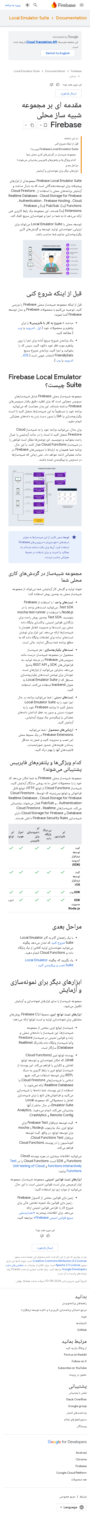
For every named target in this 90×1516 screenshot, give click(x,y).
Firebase (76, 71)
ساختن (72, 76)
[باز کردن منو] (81, 5)
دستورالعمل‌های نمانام (75, 1419)
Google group (77, 1406)
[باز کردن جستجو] (35, 4)
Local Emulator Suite (29, 18)
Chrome (81, 1459)
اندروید (30, 328)
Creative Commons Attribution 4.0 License (60, 1261)
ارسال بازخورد (68, 93)
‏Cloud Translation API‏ (41, 42)
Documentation (71, 18)
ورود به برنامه (12, 5)
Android (81, 1453)
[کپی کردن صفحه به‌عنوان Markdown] (32, 125)
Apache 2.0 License (68, 1265)
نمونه (84, 1316)
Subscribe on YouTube (72, 1368)
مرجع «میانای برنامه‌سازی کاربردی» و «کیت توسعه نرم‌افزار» (54, 1310)
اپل (39, 328)
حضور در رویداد (78, 1374)
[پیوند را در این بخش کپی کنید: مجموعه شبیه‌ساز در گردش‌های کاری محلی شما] (57, 580)
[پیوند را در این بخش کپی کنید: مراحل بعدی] (48, 926)
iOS (25, 355)
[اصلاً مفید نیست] (51, 84)
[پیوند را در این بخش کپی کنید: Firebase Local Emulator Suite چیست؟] (41, 385)
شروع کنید (58, 943)
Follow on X (79, 1361)
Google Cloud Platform (71, 1473)
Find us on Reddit (75, 1354)
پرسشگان (82, 1426)
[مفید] (58, 84)
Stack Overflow (76, 1399)
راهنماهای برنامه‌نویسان (74, 1303)
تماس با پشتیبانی (78, 1393)
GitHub (82, 1330)
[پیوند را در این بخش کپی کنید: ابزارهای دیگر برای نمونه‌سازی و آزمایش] (55, 990)
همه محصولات (79, 1479)
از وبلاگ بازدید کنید (76, 1348)
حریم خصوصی (67, 1496)
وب (20, 328)
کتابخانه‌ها (81, 1323)
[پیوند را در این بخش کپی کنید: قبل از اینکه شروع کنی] (22, 293)
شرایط (83, 1496)
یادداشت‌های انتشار (77, 1413)
